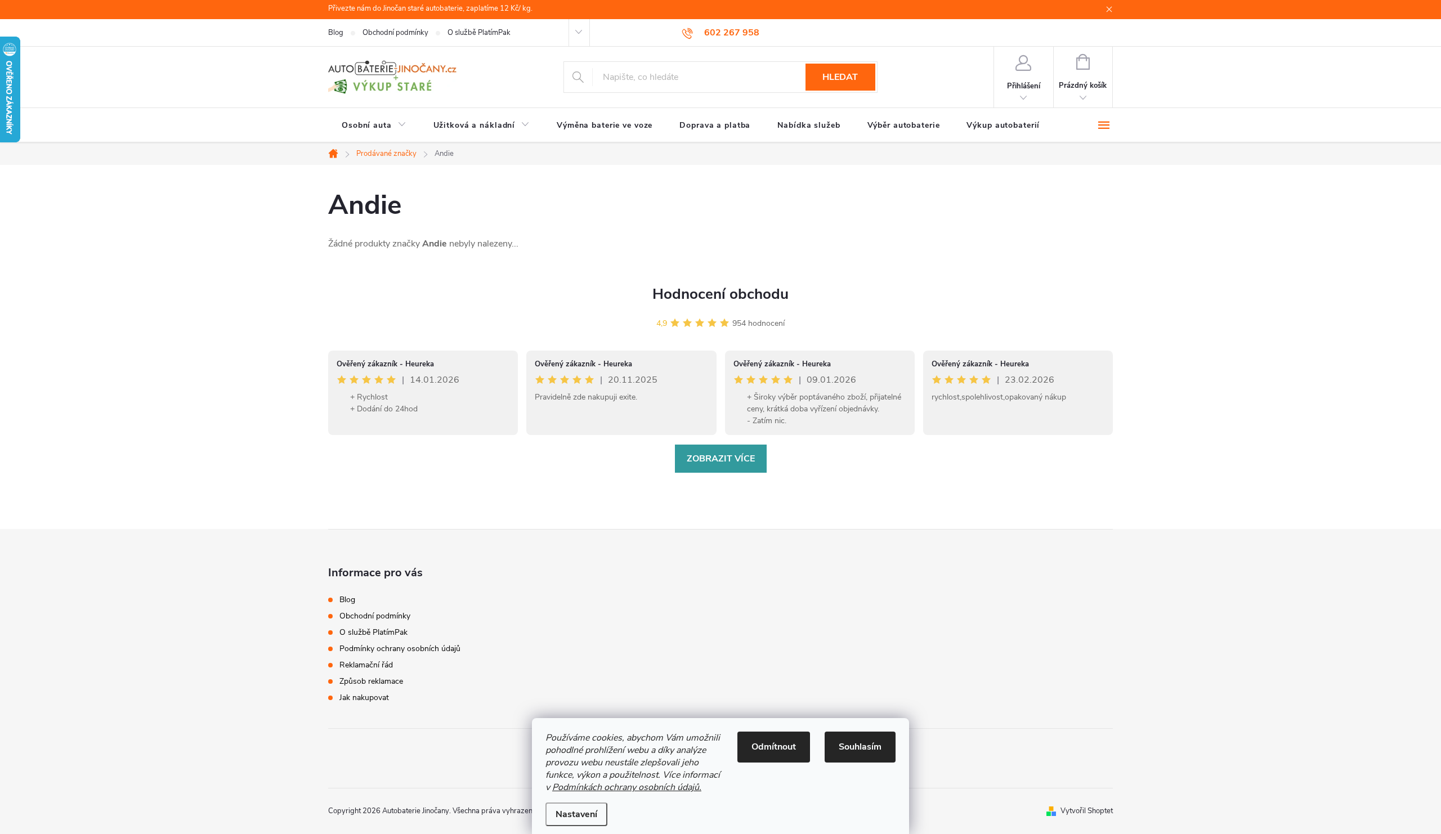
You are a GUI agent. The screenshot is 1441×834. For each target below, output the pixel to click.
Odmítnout (773, 747)
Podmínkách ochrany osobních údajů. (626, 787)
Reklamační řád (366, 665)
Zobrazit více (721, 458)
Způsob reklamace (371, 681)
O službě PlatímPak (479, 33)
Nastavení (576, 814)
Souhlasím (860, 747)
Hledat (840, 77)
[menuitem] (374, 125)
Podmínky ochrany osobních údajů (399, 648)
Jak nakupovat (364, 697)
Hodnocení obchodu (720, 294)
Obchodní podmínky (395, 33)
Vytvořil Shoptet (1086, 811)
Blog (335, 33)
